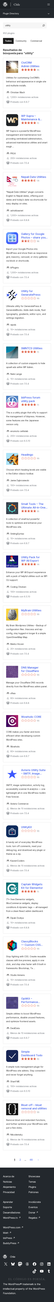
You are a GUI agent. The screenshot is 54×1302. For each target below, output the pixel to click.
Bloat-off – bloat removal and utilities (34, 1106)
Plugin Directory (11, 13)
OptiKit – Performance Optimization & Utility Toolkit (29, 1000)
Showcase (34, 1176)
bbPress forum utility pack (30, 399)
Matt (7, 1232)
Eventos (33, 1207)
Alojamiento (9, 1186)
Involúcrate (34, 1201)
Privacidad (9, 1192)
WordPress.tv (12, 1217)
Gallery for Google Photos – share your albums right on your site (34, 235)
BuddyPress (11, 1243)
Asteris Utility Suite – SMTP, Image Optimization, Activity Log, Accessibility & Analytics (33, 772)
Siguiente (38, 1160)
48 (31, 1159)
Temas (32, 1181)
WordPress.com (13, 1227)
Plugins (32, 1186)
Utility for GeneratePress (30, 293)
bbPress (9, 1238)
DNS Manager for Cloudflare (30, 669)
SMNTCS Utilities (31, 348)
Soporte (7, 1207)
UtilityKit (26, 827)
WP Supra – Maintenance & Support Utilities (31, 117)
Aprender (8, 1201)
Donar (33, 1212)
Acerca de (8, 1176)
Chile (12, 1256)
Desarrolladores (11, 1212)
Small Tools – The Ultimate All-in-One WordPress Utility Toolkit (33, 505)
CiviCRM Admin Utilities (30, 64)
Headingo (27, 454)
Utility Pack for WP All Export (30, 559)
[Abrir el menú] (49, 4)
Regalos (34, 1217)
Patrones (33, 1192)
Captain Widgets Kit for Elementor (32, 886)
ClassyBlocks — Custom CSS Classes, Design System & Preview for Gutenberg (33, 943)
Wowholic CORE (31, 716)
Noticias (7, 1181)
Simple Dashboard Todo (31, 1053)
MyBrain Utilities (31, 610)
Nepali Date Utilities (33, 176)
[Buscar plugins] (44, 25)
